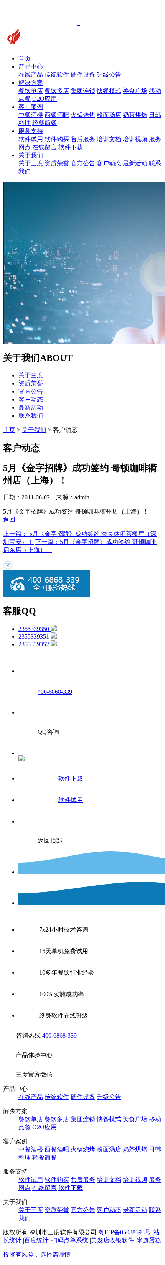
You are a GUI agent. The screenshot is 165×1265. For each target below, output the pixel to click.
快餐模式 (109, 90)
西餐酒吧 (57, 115)
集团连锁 (83, 90)
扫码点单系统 (69, 1240)
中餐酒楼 (30, 115)
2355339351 (34, 636)
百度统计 (36, 1240)
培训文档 (109, 139)
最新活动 (135, 163)
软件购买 (57, 139)
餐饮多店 (57, 90)
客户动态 (109, 163)
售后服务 (83, 139)
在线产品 (30, 74)
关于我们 (30, 155)
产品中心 (30, 66)
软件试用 (30, 139)
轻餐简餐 (44, 123)
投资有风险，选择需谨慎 (37, 1254)
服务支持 (30, 131)
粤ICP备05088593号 (124, 1232)
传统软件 (57, 74)
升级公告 (109, 74)
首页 (24, 58)
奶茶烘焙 (135, 115)
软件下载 (70, 147)
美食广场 (135, 90)
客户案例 (30, 107)
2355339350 (34, 629)
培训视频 (135, 139)
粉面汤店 (109, 115)
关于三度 (30, 163)
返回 (9, 519)
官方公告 (83, 163)
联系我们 (30, 415)
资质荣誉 (57, 163)
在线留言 (44, 147)
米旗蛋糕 (149, 1240)
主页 (9, 430)
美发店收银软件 (112, 1240)
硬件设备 (83, 74)
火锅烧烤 (83, 115)
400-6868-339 (59, 1035)
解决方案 (30, 82)
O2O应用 (44, 99)
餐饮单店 (30, 90)
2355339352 (34, 644)
